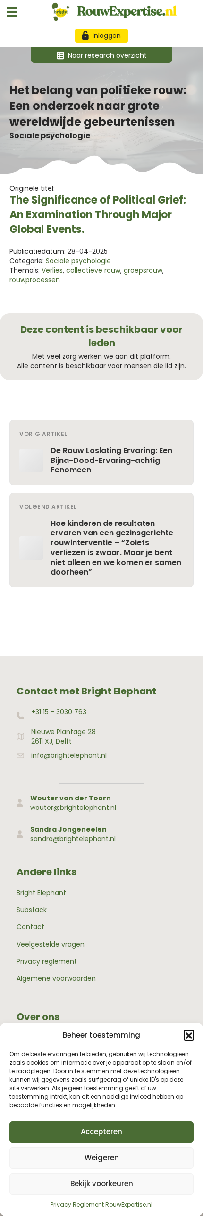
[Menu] (12, 12)
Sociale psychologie (49, 135)
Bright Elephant (41, 892)
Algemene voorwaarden (56, 978)
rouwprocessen (34, 279)
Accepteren (101, 1131)
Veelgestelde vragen (51, 944)
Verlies (52, 270)
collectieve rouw (93, 270)
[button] (189, 1035)
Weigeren (102, 1158)
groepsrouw (143, 270)
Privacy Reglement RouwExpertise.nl (101, 1204)
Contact (30, 927)
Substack (32, 909)
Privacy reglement (47, 961)
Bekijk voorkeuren (101, 1184)
